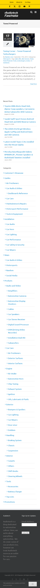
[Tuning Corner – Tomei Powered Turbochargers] (24, 40)
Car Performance (13, 239)
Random (10, 270)
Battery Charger (15, 491)
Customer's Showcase (13, 173)
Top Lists (10, 497)
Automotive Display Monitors (16, 302)
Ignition (11, 394)
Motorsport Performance (17, 209)
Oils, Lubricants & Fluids (18, 399)
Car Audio (10, 224)
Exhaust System (15, 389)
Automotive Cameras (17, 296)
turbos (28, 61)
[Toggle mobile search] (31, 12)
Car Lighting (11, 234)
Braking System (15, 440)
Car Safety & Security (15, 245)
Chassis (11, 445)
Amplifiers (12, 291)
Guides (7, 178)
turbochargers (21, 61)
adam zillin (18, 59)
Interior (9, 456)
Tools (8, 481)
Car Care (10, 198)
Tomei (31, 59)
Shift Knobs (13, 471)
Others (11, 466)
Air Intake (12, 373)
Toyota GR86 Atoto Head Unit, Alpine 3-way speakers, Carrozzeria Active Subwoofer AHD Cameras (19, 109)
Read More (33, 84)
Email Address (28, 521)
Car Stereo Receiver (16, 319)
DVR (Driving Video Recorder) (16, 331)
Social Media (11, 275)
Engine (9, 368)
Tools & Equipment (14, 214)
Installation (9, 219)
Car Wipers (11, 250)
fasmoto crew (9, 57)
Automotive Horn (15, 379)
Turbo (14, 61)
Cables (11, 309)
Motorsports (6, 59)
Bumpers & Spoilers (16, 409)
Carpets (11, 461)
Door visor (12, 425)
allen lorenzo (25, 59)
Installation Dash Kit (16, 338)
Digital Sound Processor (18, 324)
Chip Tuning (13, 384)
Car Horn (10, 229)
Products (8, 280)
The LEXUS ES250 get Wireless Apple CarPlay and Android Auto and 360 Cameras (18, 132)
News (6, 255)
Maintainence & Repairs (16, 203)
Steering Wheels (15, 476)
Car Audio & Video (14, 188)
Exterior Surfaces (15, 358)
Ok (33, 584)
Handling (10, 435)
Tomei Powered (7, 61)
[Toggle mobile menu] (36, 12)
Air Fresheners (12, 183)
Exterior (9, 404)
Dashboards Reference (18, 193)
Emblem (11, 430)
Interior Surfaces (15, 363)
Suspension (13, 450)
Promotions (9, 502)
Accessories (13, 486)
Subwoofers (13, 343)
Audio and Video (13, 286)
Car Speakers (13, 314)
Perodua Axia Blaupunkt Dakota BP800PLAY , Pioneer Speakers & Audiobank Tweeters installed (18, 155)
